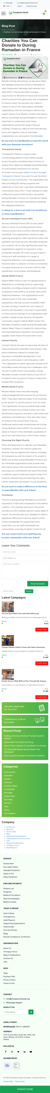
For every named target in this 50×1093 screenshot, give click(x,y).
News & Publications (12, 955)
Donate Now (42, 630)
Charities (11, 30)
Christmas (8, 782)
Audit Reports (11, 848)
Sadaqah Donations (11, 870)
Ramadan (38, 136)
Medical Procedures (11, 895)
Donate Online (9, 796)
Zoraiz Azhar (37, 55)
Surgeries (7, 892)
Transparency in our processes (18, 838)
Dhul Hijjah (8, 793)
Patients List (8, 888)
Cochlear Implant (10, 786)
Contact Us (10, 827)
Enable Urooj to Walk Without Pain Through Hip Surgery (24, 681)
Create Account (31, 6)
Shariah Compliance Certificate (16, 937)
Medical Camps (9, 902)
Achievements (9, 772)
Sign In (20, 6)
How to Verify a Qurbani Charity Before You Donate (25, 746)
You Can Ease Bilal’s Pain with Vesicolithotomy (20, 613)
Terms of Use (9, 983)
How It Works (8, 913)
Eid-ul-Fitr (7, 803)
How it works (11, 832)
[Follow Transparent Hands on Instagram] (12, 1051)
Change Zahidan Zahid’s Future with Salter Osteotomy (23, 647)
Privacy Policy (9, 980)
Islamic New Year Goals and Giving (18, 742)
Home (4, 30)
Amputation (8, 775)
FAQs (5, 973)
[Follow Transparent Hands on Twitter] (18, 1051)
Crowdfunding (9, 789)
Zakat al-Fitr (8, 874)
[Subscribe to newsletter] (30, 1012)
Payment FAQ (9, 976)
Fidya (6, 806)
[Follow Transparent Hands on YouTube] (30, 1051)
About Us (9, 829)
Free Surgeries (9, 813)
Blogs (5, 933)
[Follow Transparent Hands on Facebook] (5, 1051)
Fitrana (6, 810)
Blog (8, 834)
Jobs (8, 841)
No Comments (23, 55)
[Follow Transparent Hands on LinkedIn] (24, 1051)
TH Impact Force (12, 845)
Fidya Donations (10, 877)
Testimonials (8, 927)
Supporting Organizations (16, 836)
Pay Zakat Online (10, 867)
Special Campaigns (11, 898)
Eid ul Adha (8, 800)
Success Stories (10, 930)
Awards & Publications (15, 843)
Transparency (9, 917)
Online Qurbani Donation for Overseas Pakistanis (24, 756)
